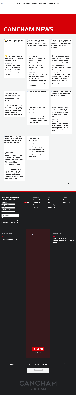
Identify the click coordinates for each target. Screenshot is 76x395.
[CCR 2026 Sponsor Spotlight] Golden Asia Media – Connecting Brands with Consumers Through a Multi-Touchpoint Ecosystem (14, 158)
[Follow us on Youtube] (41, 349)
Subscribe (26, 202)
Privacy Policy (14, 222)
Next (69, 183)
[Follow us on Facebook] (34, 349)
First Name (4, 202)
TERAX (70, 363)
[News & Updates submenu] (58, 3)
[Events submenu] (36, 3)
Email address (5, 213)
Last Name (4, 206)
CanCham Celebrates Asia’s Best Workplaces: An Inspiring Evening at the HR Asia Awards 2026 (61, 112)
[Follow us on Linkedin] (38, 349)
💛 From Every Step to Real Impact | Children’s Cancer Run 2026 (14, 58)
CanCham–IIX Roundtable (34, 140)
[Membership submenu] (30, 3)
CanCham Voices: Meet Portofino (37, 109)
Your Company (5, 209)
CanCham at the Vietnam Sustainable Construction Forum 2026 (13, 97)
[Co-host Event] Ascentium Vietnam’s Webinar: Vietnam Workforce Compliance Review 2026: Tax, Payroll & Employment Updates (37, 63)
